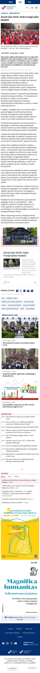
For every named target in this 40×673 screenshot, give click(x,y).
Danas (3, 476)
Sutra (9, 476)
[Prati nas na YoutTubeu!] (15, 643)
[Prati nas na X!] (11, 643)
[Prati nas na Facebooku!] (3, 643)
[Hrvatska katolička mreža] (12, 652)
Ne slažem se (32, 668)
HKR (29, 2)
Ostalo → (17, 476)
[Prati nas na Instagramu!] (7, 643)
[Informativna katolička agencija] (26, 652)
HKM (11, 2)
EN (32, 8)
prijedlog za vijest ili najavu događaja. (21, 618)
